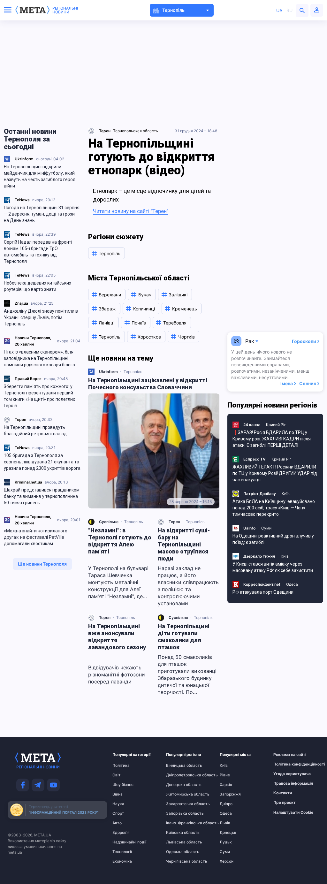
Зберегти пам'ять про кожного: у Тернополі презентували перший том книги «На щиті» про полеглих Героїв (39, 396)
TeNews (22, 199)
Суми (266, 528)
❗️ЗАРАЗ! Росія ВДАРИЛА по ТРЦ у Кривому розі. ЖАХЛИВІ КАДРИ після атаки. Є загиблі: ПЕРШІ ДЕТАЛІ (271, 439)
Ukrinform (24, 158)
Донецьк (228, 832)
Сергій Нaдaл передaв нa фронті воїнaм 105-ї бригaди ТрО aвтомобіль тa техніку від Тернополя (38, 252)
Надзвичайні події (124, 842)
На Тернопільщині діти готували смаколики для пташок (183, 637)
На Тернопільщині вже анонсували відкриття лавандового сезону (117, 637)
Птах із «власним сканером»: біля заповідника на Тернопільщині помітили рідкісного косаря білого (39, 358)
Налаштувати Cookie (293, 812)
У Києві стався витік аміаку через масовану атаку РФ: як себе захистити (272, 567)
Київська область (178, 832)
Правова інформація (285, 783)
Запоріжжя (230, 794)
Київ (286, 493)
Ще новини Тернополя (42, 564)
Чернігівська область (178, 861)
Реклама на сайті (285, 754)
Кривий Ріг (276, 424)
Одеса (292, 584)
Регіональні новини (65, 10)
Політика (121, 765)
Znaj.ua (21, 303)
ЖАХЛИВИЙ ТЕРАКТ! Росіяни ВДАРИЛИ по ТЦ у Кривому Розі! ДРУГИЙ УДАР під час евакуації (274, 473)
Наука (118, 804)
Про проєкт (284, 802)
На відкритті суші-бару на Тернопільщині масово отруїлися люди (184, 544)
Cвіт (116, 775)
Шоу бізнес (122, 784)
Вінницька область (178, 765)
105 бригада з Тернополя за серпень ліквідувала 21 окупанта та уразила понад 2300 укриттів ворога (42, 462)
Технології (122, 852)
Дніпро (226, 804)
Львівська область (178, 842)
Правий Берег (28, 378)
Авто (117, 823)
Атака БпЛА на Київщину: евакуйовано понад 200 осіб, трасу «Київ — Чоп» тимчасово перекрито (273, 508)
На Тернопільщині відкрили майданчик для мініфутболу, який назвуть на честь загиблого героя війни (39, 176)
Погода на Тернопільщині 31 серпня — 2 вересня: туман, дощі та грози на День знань (42, 214)
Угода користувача (285, 774)
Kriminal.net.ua (28, 482)
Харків (226, 784)
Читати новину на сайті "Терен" (130, 211)
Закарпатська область (178, 804)
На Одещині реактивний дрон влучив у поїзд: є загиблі (273, 539)
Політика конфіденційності (285, 764)
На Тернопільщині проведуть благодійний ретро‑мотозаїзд (35, 430)
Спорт (118, 813)
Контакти (282, 793)
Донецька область (178, 784)
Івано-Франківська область (178, 823)
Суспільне (108, 521)
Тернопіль (133, 371)
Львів (225, 823)
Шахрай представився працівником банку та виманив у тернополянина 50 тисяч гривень (42, 496)
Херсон (226, 861)
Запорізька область (178, 813)
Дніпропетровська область (178, 775)
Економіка (122, 861)
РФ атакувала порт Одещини (262, 592)
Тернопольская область (135, 130)
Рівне (225, 775)
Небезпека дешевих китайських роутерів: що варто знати (37, 286)
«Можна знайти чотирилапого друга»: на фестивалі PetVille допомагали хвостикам (35, 537)
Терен (20, 419)
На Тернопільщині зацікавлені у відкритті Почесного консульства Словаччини (147, 384)
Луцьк (226, 842)
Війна (117, 794)
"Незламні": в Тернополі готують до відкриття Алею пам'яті (119, 541)
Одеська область (178, 852)
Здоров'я (121, 832)
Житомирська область (178, 794)
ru (289, 10)
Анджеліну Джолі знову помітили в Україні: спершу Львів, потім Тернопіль (41, 317)
